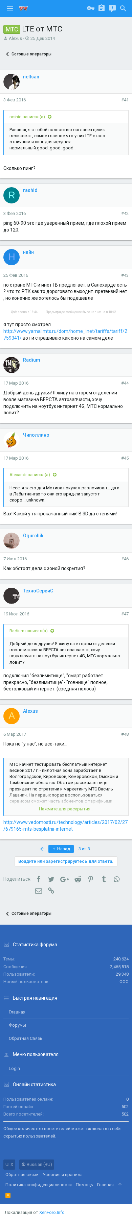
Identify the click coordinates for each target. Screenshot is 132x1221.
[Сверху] (120, 1185)
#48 (125, 734)
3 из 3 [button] (84, 848)
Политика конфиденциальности (38, 1184)
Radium (31, 360)
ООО (124, 981)
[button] (10, 8)
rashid (30, 190)
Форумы (17, 1025)
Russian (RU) (39, 1164)
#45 (125, 458)
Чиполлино (36, 435)
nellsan (31, 76)
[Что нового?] (112, 8)
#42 (125, 213)
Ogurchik (33, 535)
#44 (125, 383)
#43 (125, 275)
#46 (125, 558)
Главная (17, 1012)
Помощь (84, 1184)
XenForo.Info (52, 1212)
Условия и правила (63, 1174)
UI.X (9, 1164)
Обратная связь (25, 1038)
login (14, 1068)
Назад (63, 848)
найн (28, 252)
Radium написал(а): (29, 630)
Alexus (15, 38)
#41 (125, 99)
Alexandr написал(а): (30, 474)
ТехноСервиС (38, 590)
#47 (125, 613)
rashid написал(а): (27, 116)
